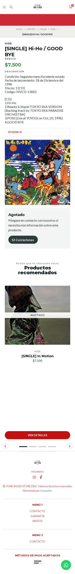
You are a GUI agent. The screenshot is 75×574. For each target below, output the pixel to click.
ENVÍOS (37, 521)
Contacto (37, 511)
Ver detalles (37, 435)
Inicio (19, 29)
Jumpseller (46, 490)
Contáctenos (24, 240)
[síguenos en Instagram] (34, 477)
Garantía (38, 516)
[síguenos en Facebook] (41, 477)
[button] (23, 446)
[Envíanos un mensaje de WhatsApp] (66, 565)
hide (53, 29)
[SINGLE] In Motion (38, 356)
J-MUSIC (30, 29)
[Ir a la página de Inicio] (38, 7)
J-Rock (42, 29)
